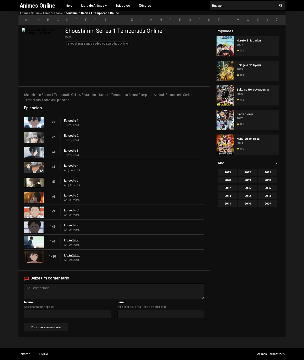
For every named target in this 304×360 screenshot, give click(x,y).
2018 (268, 180)
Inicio (68, 5)
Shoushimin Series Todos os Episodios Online (97, 43)
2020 (228, 180)
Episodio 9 (71, 240)
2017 (228, 188)
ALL (27, 20)
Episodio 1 (71, 120)
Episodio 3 (71, 150)
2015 (268, 188)
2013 (248, 195)
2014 (228, 195)
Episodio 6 (71, 195)
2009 (268, 203)
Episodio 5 (71, 180)
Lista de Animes (92, 5)
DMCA (43, 354)
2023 (228, 172)
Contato (24, 354)
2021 (268, 172)
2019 (248, 180)
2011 (228, 203)
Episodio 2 (71, 135)
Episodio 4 (71, 165)
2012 (268, 195)
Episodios (123, 5)
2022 (248, 172)
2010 (248, 203)
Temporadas (52, 13)
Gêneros (145, 5)
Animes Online (30, 13)
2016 (248, 188)
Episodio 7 (71, 210)
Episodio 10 (72, 255)
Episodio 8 (71, 225)
